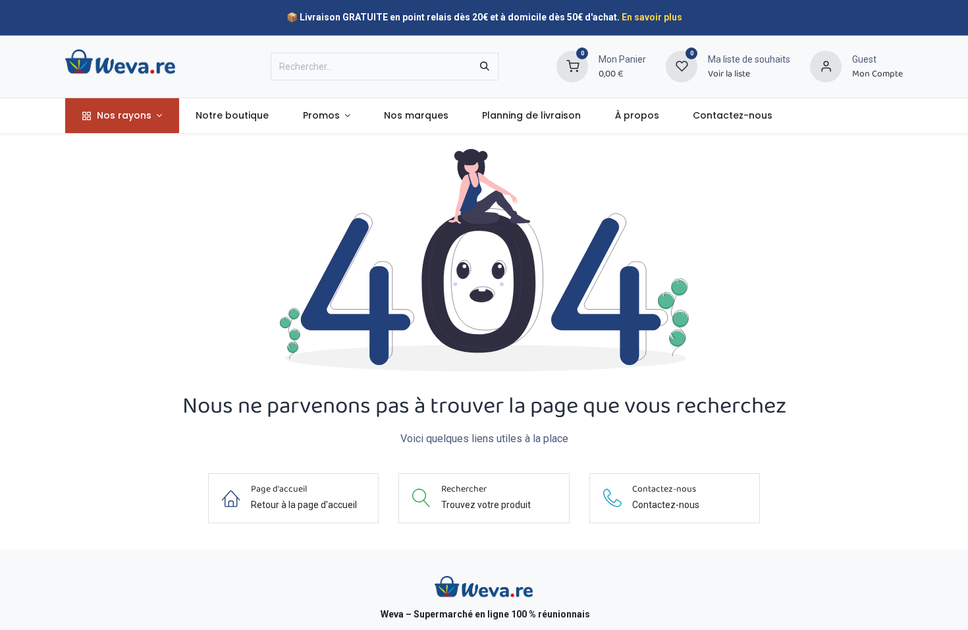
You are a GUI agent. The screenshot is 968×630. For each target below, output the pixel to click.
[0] (572, 66)
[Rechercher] (484, 66)
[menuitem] (122, 115)
